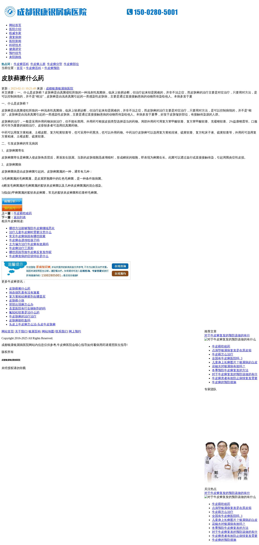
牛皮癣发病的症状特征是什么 (29, 256)
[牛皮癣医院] (94, 17)
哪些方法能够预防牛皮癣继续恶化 (32, 228)
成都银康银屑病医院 (59, 88)
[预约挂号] (12, 210)
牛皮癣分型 (54, 64)
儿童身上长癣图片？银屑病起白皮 (234, 362)
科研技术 (15, 45)
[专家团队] (226, 486)
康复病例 (15, 37)
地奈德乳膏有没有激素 (24, 292)
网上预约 (75, 331)
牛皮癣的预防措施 (224, 382)
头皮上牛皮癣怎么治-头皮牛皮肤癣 (32, 324)
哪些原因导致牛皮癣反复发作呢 (30, 252)
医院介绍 (15, 29)
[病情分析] (12, 203)
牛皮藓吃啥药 (23, 213)
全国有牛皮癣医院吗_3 (227, 358)
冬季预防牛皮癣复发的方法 (230, 370)
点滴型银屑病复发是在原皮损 (231, 350)
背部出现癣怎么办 (21, 304)
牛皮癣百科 (21, 64)
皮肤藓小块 (16, 300)
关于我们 (21, 331)
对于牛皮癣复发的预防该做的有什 (227, 335)
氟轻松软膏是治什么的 (24, 312)
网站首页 (15, 25)
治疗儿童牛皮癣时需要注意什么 (30, 232)
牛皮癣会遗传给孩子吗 (24, 240)
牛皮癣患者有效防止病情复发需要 (234, 378)
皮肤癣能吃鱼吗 (19, 320)
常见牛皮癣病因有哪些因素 (27, 236)
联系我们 (61, 331)
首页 (20, 68)
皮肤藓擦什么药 (19, 288)
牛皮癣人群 (38, 64)
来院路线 (15, 57)
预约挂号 (15, 53)
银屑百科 (34, 331)
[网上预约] (66, 278)
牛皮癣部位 (71, 64)
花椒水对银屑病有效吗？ (228, 366)
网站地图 (48, 331)
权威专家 (15, 33)
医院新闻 (15, 41)
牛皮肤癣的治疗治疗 (22, 316)
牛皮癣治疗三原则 (21, 248)
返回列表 (20, 217)
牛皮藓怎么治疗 (222, 354)
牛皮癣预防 (52, 68)
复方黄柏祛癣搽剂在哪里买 (27, 296)
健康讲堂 (15, 49)
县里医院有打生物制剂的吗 (27, 308)
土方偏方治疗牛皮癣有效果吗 (29, 244)
